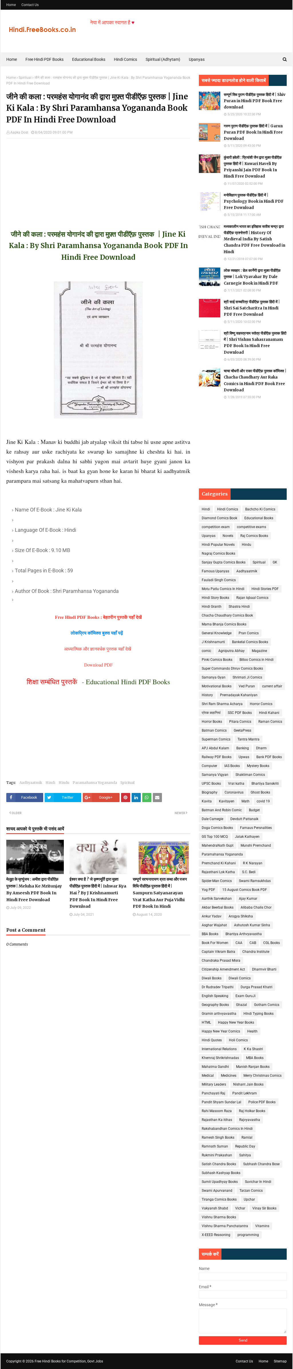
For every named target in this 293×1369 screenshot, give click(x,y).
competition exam (216, 527)
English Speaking (215, 996)
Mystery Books (258, 766)
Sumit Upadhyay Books (220, 1182)
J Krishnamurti (213, 642)
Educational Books (258, 518)
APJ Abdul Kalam (215, 748)
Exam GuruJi (245, 996)
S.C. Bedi (249, 872)
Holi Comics (238, 1040)
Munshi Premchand (256, 845)
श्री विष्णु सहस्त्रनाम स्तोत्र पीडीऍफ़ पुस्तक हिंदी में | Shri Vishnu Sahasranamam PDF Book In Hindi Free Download (255, 343)
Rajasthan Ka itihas (217, 1120)
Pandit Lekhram (244, 1093)
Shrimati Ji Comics (247, 677)
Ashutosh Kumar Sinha (252, 925)
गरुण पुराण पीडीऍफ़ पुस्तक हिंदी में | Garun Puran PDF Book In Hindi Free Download (253, 132)
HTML (206, 1022)
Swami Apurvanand (217, 1191)
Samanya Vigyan (215, 775)
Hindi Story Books (215, 598)
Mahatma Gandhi (215, 1067)
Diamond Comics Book (219, 518)
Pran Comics (249, 633)
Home (11, 5)
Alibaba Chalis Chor (256, 907)
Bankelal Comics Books (250, 642)
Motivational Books (216, 686)
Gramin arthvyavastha (219, 1014)
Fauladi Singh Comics (219, 580)
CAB (253, 943)
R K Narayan (252, 863)
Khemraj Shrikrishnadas (220, 1058)
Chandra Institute (255, 952)
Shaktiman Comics (250, 775)
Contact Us (30, 5)
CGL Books (271, 943)
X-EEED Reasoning (216, 1235)
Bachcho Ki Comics (260, 509)
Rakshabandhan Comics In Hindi (227, 1129)
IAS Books (232, 766)
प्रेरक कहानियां (211, 713)
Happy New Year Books (236, 1022)
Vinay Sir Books (264, 1208)
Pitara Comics (240, 722)
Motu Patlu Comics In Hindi (223, 589)
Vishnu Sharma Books (219, 1217)
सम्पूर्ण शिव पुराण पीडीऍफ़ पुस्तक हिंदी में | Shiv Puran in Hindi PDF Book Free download (255, 101)
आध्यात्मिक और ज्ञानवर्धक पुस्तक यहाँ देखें (98, 649)
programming (248, 1235)
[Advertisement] (98, 179)
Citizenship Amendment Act (223, 969)
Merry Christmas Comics (262, 1076)
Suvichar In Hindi (258, 1182)
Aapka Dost (19, 132)
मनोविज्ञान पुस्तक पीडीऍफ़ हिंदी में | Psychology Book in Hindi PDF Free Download (254, 201)
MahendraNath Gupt (217, 845)
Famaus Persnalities (256, 828)
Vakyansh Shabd (215, 1208)
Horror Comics (261, 704)
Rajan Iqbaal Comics (252, 598)
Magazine (259, 651)
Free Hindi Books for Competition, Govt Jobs (69, 1361)
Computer (209, 766)
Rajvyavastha (249, 1120)
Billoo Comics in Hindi (256, 660)
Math (245, 801)
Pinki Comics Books (217, 660)
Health (252, 1031)
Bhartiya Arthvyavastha (243, 934)
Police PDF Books (262, 1102)
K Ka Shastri (253, 1049)
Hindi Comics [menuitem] (125, 59)
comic (206, 651)
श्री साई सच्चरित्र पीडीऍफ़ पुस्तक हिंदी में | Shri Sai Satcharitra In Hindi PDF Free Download (252, 308)
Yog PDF (208, 890)
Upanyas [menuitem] (197, 59)
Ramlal (246, 1138)
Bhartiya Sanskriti (265, 784)
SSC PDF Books (240, 713)
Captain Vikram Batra (218, 952)
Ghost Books (260, 792)
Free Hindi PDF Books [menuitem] (44, 59)
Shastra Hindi (239, 607)
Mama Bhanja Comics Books (224, 624)
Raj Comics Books (254, 536)
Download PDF (98, 665)
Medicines (228, 1076)
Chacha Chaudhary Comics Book (227, 615)
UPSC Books (211, 784)
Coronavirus (234, 792)
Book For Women (215, 943)
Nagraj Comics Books (218, 553)
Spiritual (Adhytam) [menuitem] (163, 59)
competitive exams (251, 527)
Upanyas (208, 536)
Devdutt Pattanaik (244, 819)
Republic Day (245, 1146)
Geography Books (215, 1005)
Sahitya (245, 1155)
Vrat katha (236, 784)
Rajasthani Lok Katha (218, 872)
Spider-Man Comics (217, 881)
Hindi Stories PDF (265, 589)
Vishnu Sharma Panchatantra (225, 1226)
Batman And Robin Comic (222, 810)
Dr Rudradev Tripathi (217, 987)
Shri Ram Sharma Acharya (222, 704)
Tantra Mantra (248, 739)
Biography (209, 792)
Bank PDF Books (269, 757)
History (207, 695)
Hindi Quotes (212, 1040)
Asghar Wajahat (214, 925)
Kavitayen (226, 801)
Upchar (249, 1199)
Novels (228, 536)
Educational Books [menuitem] (88, 59)
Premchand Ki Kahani (219, 863)
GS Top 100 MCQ (215, 837)
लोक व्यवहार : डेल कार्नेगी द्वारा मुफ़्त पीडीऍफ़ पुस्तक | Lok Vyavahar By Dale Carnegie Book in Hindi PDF (252, 276)
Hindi (50, 782)
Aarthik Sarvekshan (217, 899)
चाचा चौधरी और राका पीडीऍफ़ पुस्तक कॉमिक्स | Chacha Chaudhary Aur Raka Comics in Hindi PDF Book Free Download (255, 380)
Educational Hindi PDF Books (128, 681)
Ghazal (241, 1005)
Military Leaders (214, 1084)
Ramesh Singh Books (218, 1138)
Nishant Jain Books (248, 1084)
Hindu (64, 782)
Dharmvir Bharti (264, 969)
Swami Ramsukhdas (255, 881)
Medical (208, 1076)
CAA (238, 943)
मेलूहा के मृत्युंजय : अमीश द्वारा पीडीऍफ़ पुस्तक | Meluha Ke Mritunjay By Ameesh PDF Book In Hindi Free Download (34, 889)
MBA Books (255, 1058)
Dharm (261, 748)
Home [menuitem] (11, 59)
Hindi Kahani (269, 713)
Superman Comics (216, 739)
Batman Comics (214, 730)
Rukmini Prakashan (217, 1155)
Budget (254, 810)
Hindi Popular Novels (218, 545)
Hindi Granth (211, 607)
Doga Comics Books (217, 828)
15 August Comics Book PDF (244, 890)
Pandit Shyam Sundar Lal (221, 1102)
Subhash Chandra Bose (261, 1164)
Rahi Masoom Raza (217, 1111)
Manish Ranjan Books (253, 1067)
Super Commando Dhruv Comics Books (232, 669)
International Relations (219, 1049)
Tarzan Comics (251, 1191)
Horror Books (212, 722)
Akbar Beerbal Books (217, 907)
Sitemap (280, 1361)
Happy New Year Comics (221, 1031)
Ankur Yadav (211, 916)
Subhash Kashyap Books (221, 1173)
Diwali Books (211, 978)
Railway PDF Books (216, 757)
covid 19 (263, 801)
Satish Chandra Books (219, 1164)
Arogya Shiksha (241, 916)
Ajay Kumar (248, 899)
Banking (242, 748)
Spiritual (25, 78)
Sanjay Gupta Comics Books (224, 562)
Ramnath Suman (215, 1146)
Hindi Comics (227, 509)
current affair (272, 686)
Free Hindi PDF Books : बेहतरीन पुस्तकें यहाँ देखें (98, 617)
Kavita (207, 801)
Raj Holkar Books (252, 1111)
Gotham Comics (266, 1005)
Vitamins (262, 1226)
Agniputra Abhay (231, 651)
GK (275, 562)
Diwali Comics (240, 978)
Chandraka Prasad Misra (221, 961)
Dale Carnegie (212, 819)
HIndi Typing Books (258, 1014)
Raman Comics (270, 722)
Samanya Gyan (213, 677)
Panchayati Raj (213, 1093)
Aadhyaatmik (30, 782)
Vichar (240, 1208)
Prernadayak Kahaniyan (239, 695)
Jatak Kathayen (247, 837)
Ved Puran (247, 686)
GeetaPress (242, 730)
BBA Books (210, 934)
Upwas (244, 757)
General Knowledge (216, 633)
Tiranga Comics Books (219, 1199)
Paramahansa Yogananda (95, 782)
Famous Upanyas (215, 571)
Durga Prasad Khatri (256, 987)
